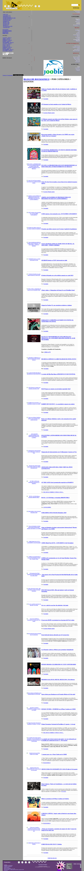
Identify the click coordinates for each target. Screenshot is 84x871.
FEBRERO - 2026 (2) (7, 40)
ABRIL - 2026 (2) (6, 38)
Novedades (45, 98)
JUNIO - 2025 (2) (6, 46)
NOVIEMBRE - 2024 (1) (8, 49)
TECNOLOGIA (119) (7, 26)
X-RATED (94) (6, 27)
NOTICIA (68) (6, 23)
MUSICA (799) (6, 22)
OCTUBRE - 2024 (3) (7, 50)
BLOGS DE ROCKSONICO (36, 79)
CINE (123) (5, 14)
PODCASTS (5, 33)
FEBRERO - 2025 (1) (7, 47)
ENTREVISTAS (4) (7, 19)
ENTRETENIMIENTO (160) (9, 18)
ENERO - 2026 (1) (7, 41)
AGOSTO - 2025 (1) (7, 43)
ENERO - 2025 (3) (7, 48)
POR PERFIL (6, 29)
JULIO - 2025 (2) (6, 44)
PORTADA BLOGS (52, 858)
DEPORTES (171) (7, 16)
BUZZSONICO (46, 762)
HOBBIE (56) (6, 21)
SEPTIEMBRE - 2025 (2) (8, 42)
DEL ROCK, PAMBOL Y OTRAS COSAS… (53, 492)
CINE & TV (47, 352)
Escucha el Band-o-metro (49, 112)
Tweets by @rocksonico (8, 75)
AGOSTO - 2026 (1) (7, 37)
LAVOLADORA (47, 507)
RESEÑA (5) (6, 25)
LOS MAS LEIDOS (7, 30)
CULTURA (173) (6, 15)
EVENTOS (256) (6, 20)
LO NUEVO (5, 32)
